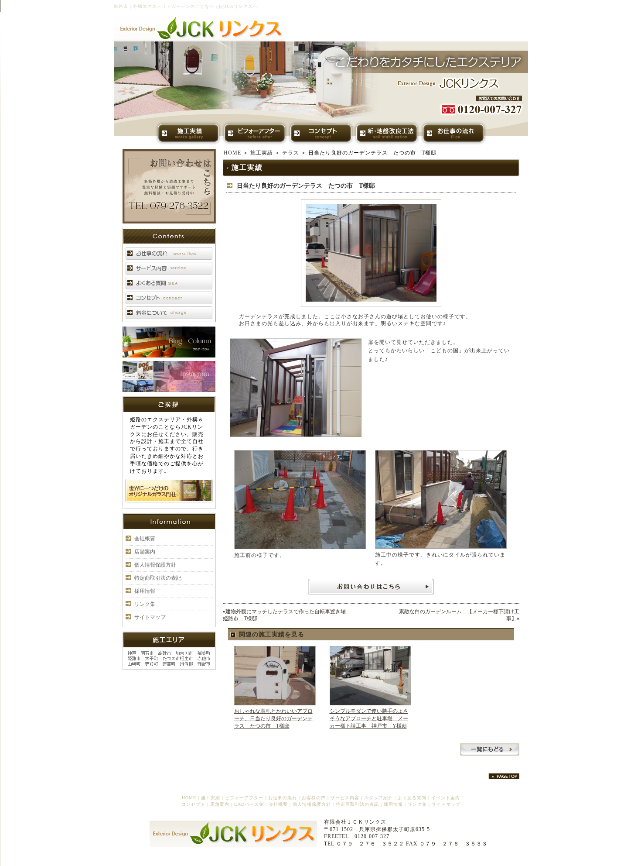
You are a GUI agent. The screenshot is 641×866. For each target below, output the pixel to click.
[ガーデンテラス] (371, 305)
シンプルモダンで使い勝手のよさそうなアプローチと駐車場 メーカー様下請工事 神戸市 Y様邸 (369, 718)
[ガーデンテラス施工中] (441, 547)
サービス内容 (345, 797)
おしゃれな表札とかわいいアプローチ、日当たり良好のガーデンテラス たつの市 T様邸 (273, 718)
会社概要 (144, 539)
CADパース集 (249, 804)
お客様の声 (314, 797)
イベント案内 (445, 797)
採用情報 (144, 591)
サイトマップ (150, 617)
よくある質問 (412, 797)
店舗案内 (144, 552)
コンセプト (193, 804)
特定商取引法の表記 (157, 578)
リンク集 (144, 604)
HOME (232, 153)
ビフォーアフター (244, 797)
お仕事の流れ (282, 797)
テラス (290, 153)
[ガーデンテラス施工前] (300, 547)
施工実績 (261, 153)
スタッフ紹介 (378, 797)
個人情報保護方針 (155, 565)
